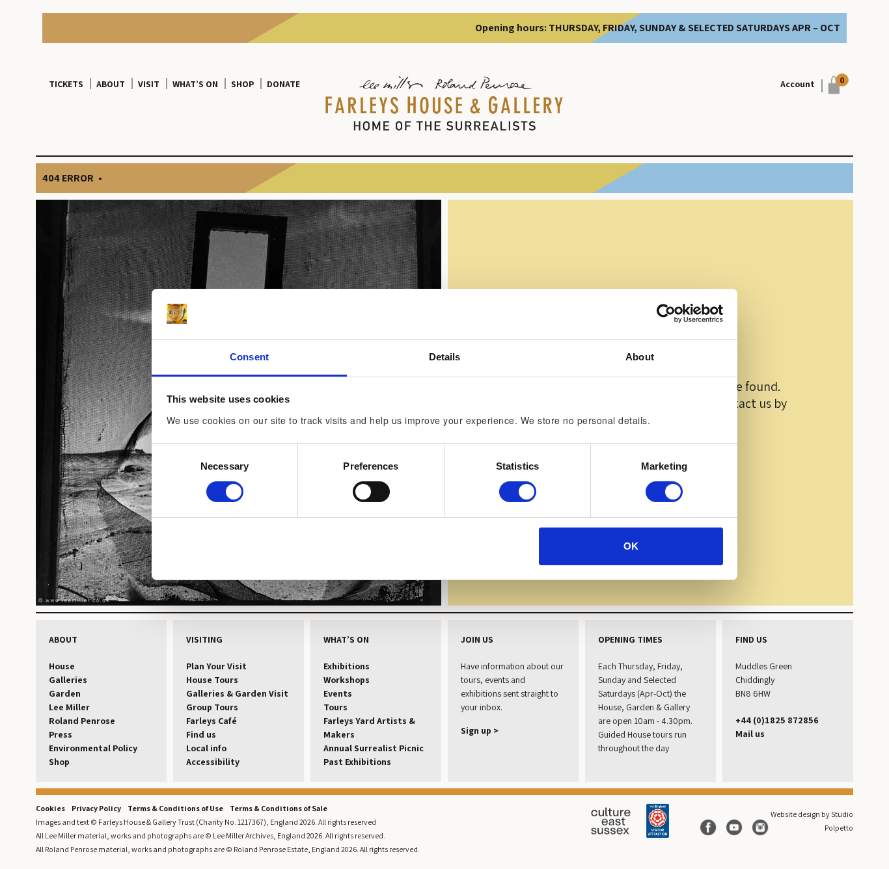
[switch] (371, 491)
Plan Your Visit (216, 666)
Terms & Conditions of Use (175, 808)
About (110, 84)
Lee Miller (69, 707)
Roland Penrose (82, 721)
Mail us (750, 734)
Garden (65, 693)
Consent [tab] (249, 356)
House (62, 666)
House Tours (212, 680)
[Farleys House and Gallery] (444, 105)
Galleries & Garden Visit (237, 693)
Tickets (66, 84)
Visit (148, 84)
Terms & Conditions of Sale (278, 808)
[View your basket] (830, 84)
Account (797, 84)
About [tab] (639, 356)
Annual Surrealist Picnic (373, 748)
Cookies (50, 808)
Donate (283, 84)
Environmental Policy (93, 748)
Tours (335, 707)
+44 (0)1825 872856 (777, 720)
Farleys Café (211, 721)
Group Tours (212, 707)
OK (630, 546)
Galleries (68, 680)
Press (60, 734)
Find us (201, 734)
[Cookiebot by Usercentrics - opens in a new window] (666, 313)
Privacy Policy (96, 808)
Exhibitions (346, 666)
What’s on (195, 84)
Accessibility (212, 762)
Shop (242, 84)
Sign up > (480, 730)
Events (337, 693)
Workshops (346, 680)
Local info (206, 748)
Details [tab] (445, 356)
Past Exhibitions (357, 762)
